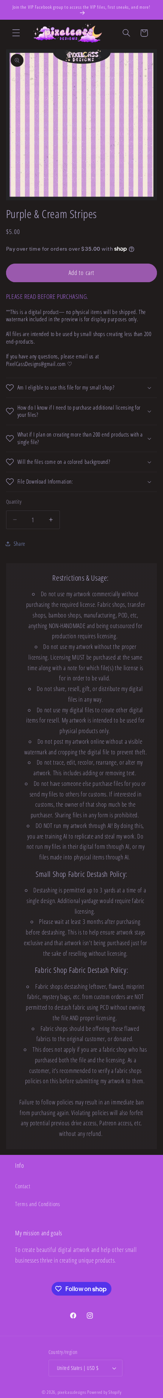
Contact (22, 1186)
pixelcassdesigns (72, 1392)
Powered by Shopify (104, 1392)
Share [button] (19, 543)
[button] (16, 33)
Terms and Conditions (37, 1204)
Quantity (14, 501)
